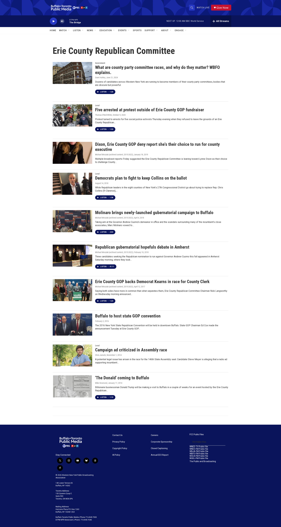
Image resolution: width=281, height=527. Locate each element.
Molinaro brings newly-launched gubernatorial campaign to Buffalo (154, 212)
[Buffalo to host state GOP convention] (72, 324)
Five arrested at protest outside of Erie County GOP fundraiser (149, 109)
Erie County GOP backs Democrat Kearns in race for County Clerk (152, 281)
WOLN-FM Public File (199, 456)
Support (150, 30)
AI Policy (116, 455)
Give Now (222, 7)
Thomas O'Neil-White (103, 115)
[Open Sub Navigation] (69, 30)
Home (53, 30)
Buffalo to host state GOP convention (128, 315)
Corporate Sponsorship (161, 442)
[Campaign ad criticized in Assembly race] (72, 355)
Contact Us (117, 435)
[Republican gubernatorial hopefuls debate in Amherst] (72, 256)
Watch (63, 30)
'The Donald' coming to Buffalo (122, 377)
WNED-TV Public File (199, 447)
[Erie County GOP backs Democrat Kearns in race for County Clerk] (72, 290)
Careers (154, 435)
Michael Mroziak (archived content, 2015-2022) (114, 154)
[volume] (62, 21)
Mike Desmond (101, 383)
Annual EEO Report (159, 455)
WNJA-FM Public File (199, 451)
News (90, 30)
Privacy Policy (118, 442)
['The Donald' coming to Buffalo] (72, 386)
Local (97, 105)
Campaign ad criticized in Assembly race (131, 349)
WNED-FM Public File (199, 449)
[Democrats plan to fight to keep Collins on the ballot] (72, 184)
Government (100, 63)
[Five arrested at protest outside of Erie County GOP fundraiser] (72, 115)
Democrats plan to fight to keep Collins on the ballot (141, 178)
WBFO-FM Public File (199, 454)
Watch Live (203, 7)
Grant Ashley (100, 77)
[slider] (66, 21)
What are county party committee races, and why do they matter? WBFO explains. (157, 70)
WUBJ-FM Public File (199, 458)
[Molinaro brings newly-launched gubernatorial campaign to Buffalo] (72, 221)
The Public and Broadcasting (203, 461)
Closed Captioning (159, 448)
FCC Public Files (197, 434)
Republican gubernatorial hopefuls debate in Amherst (142, 247)
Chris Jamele (100, 355)
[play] (53, 21)
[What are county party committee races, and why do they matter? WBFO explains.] (72, 73)
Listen (77, 30)
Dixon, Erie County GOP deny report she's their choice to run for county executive (157, 147)
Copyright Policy (119, 448)
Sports (137, 30)
